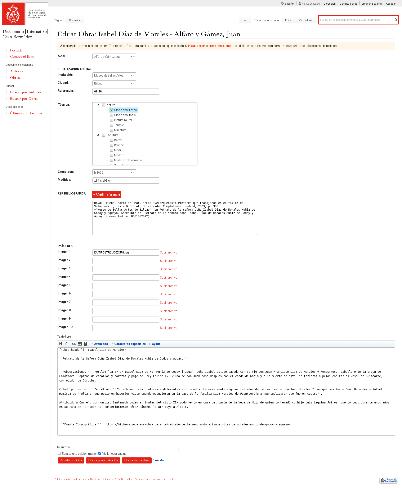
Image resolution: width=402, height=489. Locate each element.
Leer (244, 20)
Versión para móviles (164, 479)
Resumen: (63, 447)
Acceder (391, 3)
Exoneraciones (142, 479)
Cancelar (158, 460)
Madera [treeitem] (119, 155)
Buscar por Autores (25, 92)
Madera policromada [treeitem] (128, 160)
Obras (15, 77)
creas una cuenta (220, 45)
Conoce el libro (22, 56)
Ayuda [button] (156, 344)
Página (58, 20)
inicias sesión (197, 45)
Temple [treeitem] (119, 125)
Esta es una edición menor (79, 453)
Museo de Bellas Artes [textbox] (113, 75)
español (289, 3)
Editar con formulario (266, 20)
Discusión (330, 3)
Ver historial (306, 20)
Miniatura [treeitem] (120, 130)
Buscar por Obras (24, 98)
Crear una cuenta (372, 3)
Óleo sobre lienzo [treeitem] (125, 110)
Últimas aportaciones (26, 113)
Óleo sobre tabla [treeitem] (125, 115)
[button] (60, 344)
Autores (16, 71)
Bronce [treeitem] (119, 145)
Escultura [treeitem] (112, 135)
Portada (16, 50)
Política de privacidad (65, 479)
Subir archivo (169, 252)
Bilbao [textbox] (113, 83)
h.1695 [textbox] (113, 172)
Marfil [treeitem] (117, 150)
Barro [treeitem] (118, 140)
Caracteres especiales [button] (130, 344)
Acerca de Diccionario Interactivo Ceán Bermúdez (105, 479)
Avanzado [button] (101, 344)
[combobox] (114, 56)
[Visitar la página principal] (25, 21)
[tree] (144, 133)
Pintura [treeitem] (110, 105)
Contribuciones (348, 3)
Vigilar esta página (114, 453)
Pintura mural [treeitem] (123, 120)
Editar (288, 20)
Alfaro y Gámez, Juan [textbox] (113, 56)
